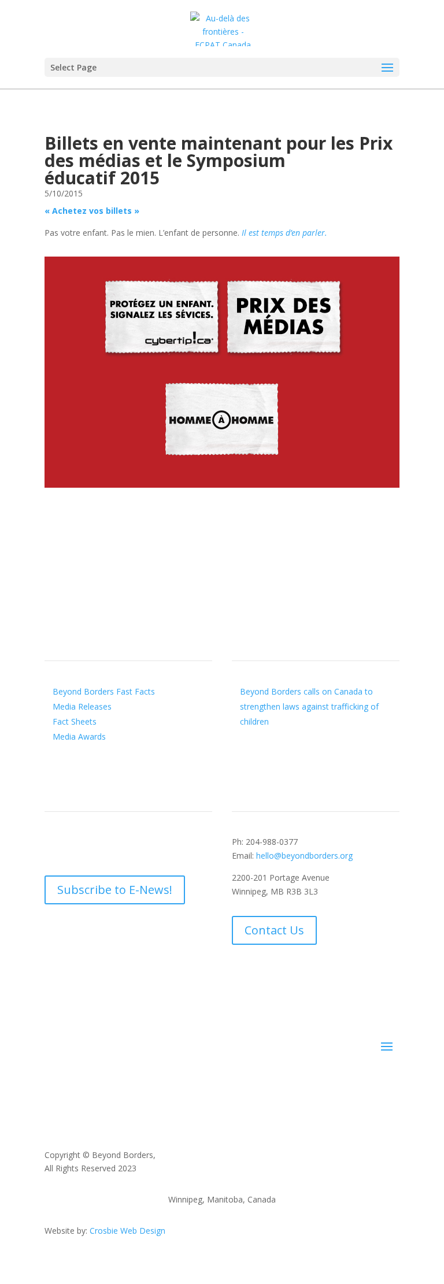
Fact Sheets (75, 721)
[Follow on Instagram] (146, 844)
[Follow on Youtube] (100, 844)
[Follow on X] (77, 844)
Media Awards (79, 736)
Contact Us (274, 930)
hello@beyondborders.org (304, 855)
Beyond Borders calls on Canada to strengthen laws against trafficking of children (309, 706)
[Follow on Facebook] (54, 844)
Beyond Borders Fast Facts (104, 691)
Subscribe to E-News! (114, 889)
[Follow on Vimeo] (123, 844)
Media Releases (82, 706)
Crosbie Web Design (127, 1230)
